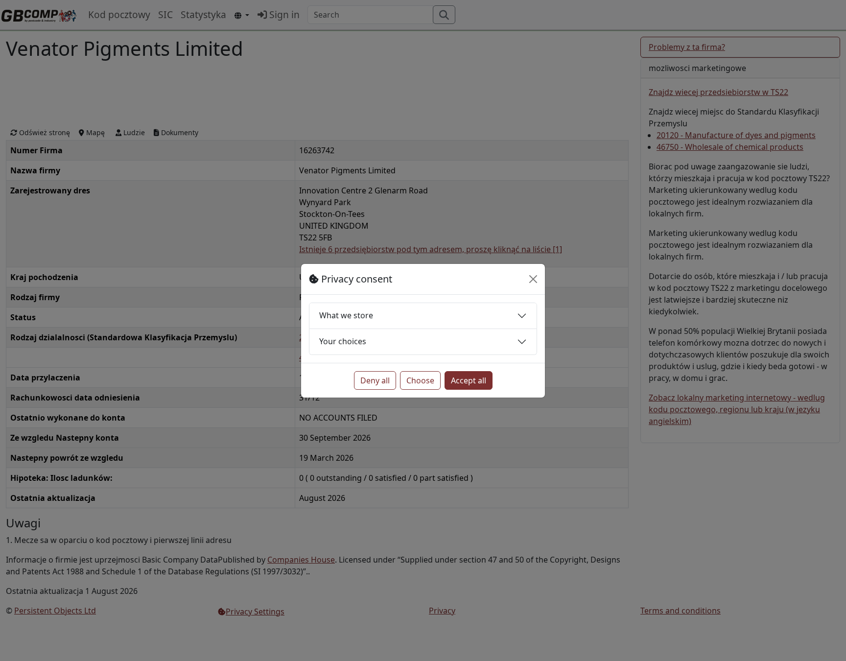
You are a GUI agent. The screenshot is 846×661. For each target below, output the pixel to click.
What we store (346, 315)
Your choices (342, 341)
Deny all (375, 380)
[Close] (533, 279)
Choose (420, 380)
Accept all (468, 380)
